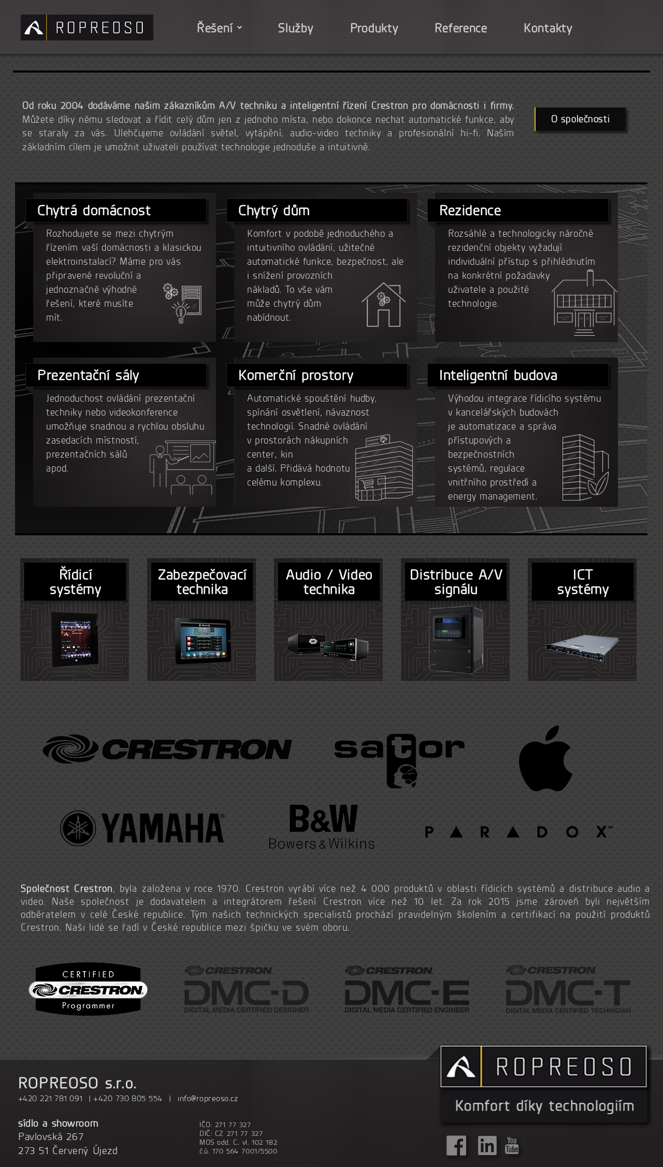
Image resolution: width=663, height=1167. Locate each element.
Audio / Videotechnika (330, 581)
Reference (461, 27)
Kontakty (548, 27)
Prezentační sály (90, 374)
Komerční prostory (297, 374)
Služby (295, 27)
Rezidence (471, 210)
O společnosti (580, 118)
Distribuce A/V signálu (456, 581)
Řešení (215, 27)
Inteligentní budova (501, 374)
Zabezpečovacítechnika (203, 581)
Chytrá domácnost (96, 210)
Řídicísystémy (76, 581)
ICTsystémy (583, 581)
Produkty (374, 27)
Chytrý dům (275, 210)
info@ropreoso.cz (208, 1098)
